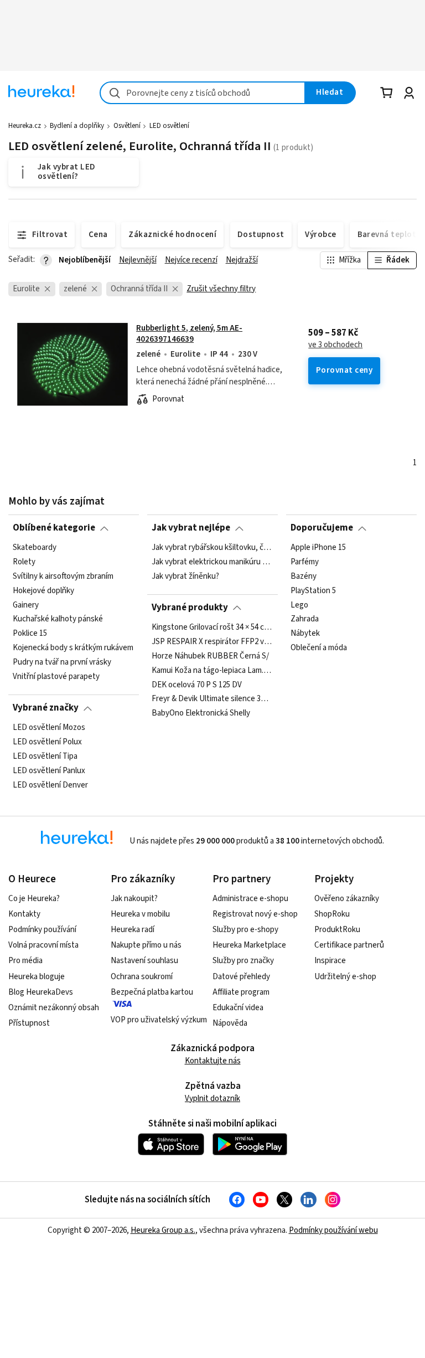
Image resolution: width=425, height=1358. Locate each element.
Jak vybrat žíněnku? (185, 576)
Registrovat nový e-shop (255, 914)
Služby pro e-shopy (245, 929)
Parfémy (305, 562)
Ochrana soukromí (142, 977)
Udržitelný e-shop (345, 977)
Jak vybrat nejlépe (191, 527)
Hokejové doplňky (43, 590)
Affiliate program (240, 992)
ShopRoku (332, 914)
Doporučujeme (322, 527)
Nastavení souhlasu (144, 960)
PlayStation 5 (313, 590)
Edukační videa (237, 1008)
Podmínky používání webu (333, 1230)
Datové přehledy (241, 977)
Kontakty (24, 914)
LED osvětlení (169, 126)
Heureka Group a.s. (163, 1230)
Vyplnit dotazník (212, 1098)
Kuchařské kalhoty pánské (58, 619)
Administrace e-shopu (250, 898)
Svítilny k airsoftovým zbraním (63, 576)
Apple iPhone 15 (318, 547)
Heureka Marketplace (249, 945)
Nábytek (305, 633)
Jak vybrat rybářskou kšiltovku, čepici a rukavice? (212, 547)
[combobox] (202, 92)
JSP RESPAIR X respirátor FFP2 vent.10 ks (212, 641)
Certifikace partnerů (349, 945)
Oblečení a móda (319, 648)
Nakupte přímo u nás (146, 945)
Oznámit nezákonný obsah (53, 1008)
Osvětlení (127, 126)
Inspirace (330, 960)
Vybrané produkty (190, 607)
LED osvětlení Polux (47, 742)
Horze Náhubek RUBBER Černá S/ (210, 655)
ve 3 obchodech (335, 345)
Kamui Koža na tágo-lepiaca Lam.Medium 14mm (212, 670)
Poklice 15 (30, 633)
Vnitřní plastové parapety (56, 676)
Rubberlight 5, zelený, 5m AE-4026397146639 (189, 333)
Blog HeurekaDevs (40, 992)
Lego (299, 604)
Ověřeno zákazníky (346, 898)
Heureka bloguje (36, 977)
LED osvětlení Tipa (45, 756)
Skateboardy (34, 547)
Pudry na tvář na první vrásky (62, 662)
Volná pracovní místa (43, 945)
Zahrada (305, 619)
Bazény (304, 576)
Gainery (26, 604)
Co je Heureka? (34, 898)
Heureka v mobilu (140, 914)
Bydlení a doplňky (77, 126)
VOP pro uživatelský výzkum (159, 1020)
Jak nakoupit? (134, 898)
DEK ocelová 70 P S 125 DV (197, 684)
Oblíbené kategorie (54, 527)
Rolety (24, 562)
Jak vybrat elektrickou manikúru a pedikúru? (212, 562)
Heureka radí (132, 929)
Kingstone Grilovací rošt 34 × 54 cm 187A (212, 627)
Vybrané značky (46, 707)
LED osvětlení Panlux (49, 770)
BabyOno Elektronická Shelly (201, 713)
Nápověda (229, 1023)
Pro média (25, 960)
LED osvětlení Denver (50, 784)
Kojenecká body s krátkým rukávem (73, 648)
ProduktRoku (337, 929)
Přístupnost (29, 1023)
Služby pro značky (243, 960)
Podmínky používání (42, 929)
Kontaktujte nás (213, 1061)
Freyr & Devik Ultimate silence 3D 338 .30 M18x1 (212, 698)
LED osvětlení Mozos (49, 727)
